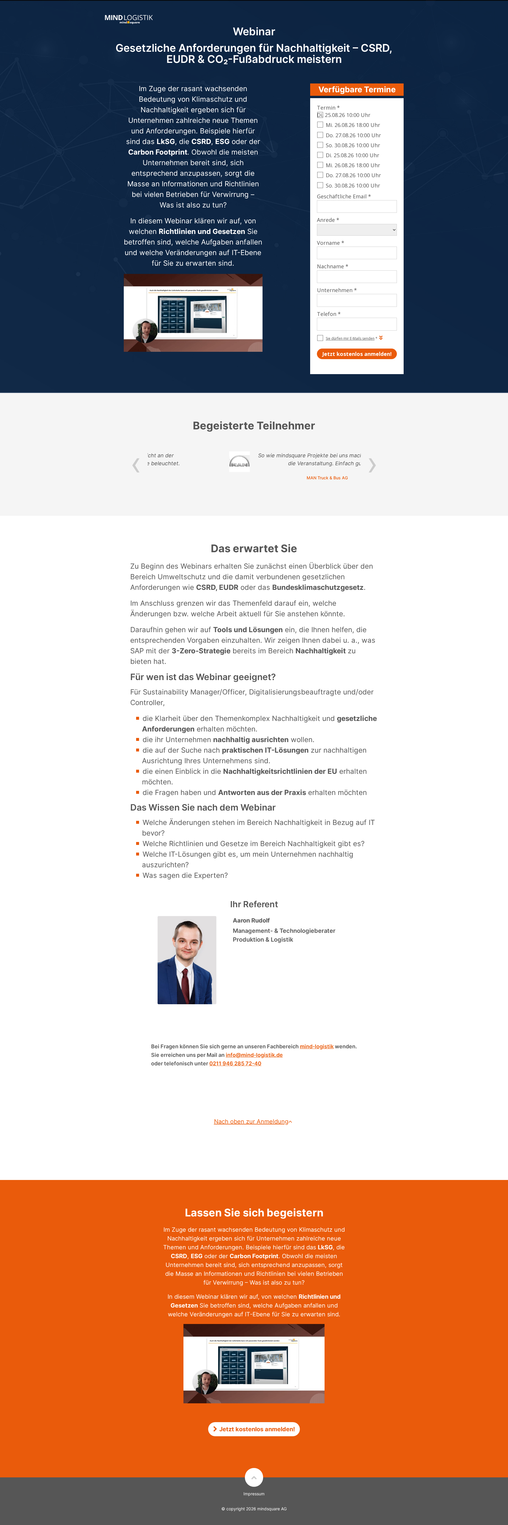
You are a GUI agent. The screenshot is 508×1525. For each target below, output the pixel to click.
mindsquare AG (272, 1508)
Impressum (254, 1493)
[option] (254, 466)
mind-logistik (317, 1046)
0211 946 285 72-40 (235, 1063)
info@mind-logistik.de (254, 1055)
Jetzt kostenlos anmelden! (257, 1429)
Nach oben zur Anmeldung (251, 1121)
